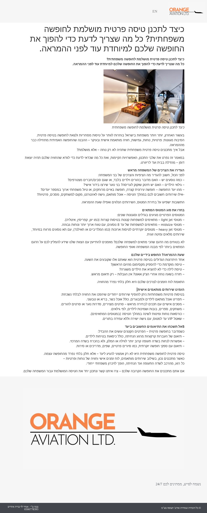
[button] (20, 11)
